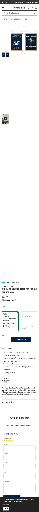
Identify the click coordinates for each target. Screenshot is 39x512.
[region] (19, 374)
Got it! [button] (6, 508)
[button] (29, 8)
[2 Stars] (7, 440)
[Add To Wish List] (34, 339)
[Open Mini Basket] (36, 7)
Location (6, 463)
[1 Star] (4, 440)
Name (5, 444)
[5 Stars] (13, 440)
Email (5, 453)
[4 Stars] (11, 440)
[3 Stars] (9, 440)
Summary (6, 481)
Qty (3, 336)
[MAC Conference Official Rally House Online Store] (19, 8)
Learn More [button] (6, 504)
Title (4, 472)
